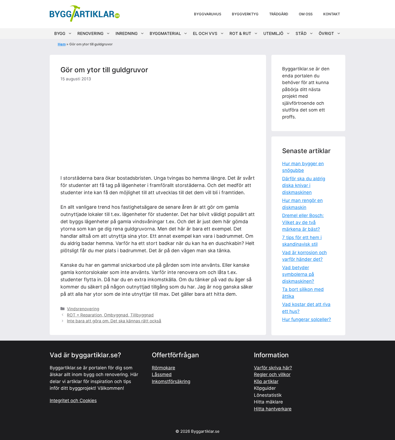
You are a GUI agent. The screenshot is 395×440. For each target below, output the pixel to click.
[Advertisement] (157, 127)
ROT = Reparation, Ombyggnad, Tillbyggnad (110, 315)
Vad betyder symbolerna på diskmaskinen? (298, 274)
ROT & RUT (240, 33)
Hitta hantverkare (273, 409)
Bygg (59, 33)
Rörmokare (163, 367)
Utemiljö (273, 33)
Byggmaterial (165, 33)
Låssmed (162, 374)
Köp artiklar (266, 381)
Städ (301, 33)
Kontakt (331, 14)
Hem (62, 44)
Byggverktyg (245, 14)
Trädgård (278, 14)
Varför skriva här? (273, 367)
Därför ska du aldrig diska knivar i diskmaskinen (303, 185)
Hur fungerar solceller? (306, 319)
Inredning (127, 33)
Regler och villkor (272, 374)
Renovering (90, 33)
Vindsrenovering (83, 308)
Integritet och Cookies (73, 400)
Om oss (306, 14)
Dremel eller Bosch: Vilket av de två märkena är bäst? (303, 222)
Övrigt (326, 33)
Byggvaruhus (207, 14)
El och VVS (205, 33)
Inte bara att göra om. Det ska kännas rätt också (114, 320)
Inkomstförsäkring (171, 381)
